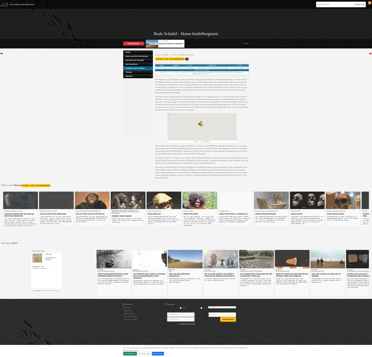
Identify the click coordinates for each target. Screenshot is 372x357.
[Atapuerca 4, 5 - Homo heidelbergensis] (1, 53)
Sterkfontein (36, 268)
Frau (204, 307)
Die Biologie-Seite (130, 316)
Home (127, 52)
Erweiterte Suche (359, 4)
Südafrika (44, 268)
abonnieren (228, 319)
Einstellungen (158, 353)
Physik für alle (129, 313)
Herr (184, 307)
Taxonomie (159, 59)
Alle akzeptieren (130, 353)
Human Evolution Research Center (50, 290)
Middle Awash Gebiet (200, 85)
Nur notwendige (144, 353)
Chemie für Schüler (130, 319)
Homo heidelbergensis (177, 59)
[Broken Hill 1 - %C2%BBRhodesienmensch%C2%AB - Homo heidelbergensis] (370, 53)
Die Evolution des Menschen (22, 4)
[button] (244, 43)
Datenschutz (128, 310)
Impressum (127, 308)
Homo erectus (163, 107)
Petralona (179, 110)
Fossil (166, 59)
